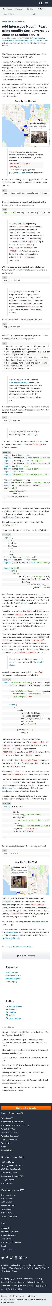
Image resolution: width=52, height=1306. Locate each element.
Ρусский (23, 1286)
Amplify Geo (17, 947)
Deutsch (37, 1278)
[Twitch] (12, 1258)
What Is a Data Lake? (10, 1136)
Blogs (3, 1146)
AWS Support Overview (11, 1242)
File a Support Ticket (9, 1231)
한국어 (44, 1286)
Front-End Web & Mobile (13, 21)
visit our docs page (22, 172)
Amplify (9, 947)
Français (21, 1282)
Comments (41, 43)
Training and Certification (12, 1165)
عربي (13, 1278)
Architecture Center (9, 1172)
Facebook (12, 1009)
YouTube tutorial (38, 921)
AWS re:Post (6, 1239)
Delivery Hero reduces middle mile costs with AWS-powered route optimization (23, 1073)
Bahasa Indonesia (24, 1278)
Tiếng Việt (5, 1286)
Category (18, 9)
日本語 (36, 1286)
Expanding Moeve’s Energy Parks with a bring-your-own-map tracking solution (26, 1066)
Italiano (30, 1282)
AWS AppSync (12, 972)
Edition (30, 9)
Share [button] (6, 46)
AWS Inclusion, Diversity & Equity (15, 1125)
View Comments (27, 955)
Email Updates (14, 1018)
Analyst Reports (7, 1180)
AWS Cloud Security (9, 1139)
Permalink (30, 43)
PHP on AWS (6, 1213)
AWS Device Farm (13, 975)
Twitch (11, 1015)
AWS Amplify (11, 981)
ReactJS (30, 947)
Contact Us (5, 1228)
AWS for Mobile (15, 1006)
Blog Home (7, 9)
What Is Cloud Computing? (12, 1122)
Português (39, 1282)
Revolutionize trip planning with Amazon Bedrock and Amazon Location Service (25, 1081)
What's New (6, 1143)
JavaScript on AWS (9, 1216)
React (25, 947)
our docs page (12, 932)
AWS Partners (7, 1183)
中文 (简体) (5, 1289)
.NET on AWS (6, 1202)
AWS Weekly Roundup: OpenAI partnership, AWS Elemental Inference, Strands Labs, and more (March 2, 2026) (24, 1042)
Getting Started (7, 1162)
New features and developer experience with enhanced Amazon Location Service (25, 1051)
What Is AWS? (7, 1118)
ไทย (30, 1286)
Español (13, 1282)
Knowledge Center (9, 1235)
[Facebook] (8, 1258)
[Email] (26, 1258)
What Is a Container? (10, 1132)
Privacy (4, 1296)
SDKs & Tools (7, 1198)
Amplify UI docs (20, 603)
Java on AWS (6, 1209)
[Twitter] (3, 1258)
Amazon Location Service (19, 382)
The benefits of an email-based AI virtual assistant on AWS (24, 1058)
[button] (26, 1108)
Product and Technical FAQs (12, 1176)
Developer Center (8, 1195)
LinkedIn (12, 1012)
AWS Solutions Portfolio (11, 1169)
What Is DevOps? (8, 1129)
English (4, 1282)
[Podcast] (21, 1258)
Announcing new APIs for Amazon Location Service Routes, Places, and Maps (23, 1088)
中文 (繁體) (17, 1289)
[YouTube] (17, 1258)
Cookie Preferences (28, 1296)
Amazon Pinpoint (13, 978)
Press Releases (7, 1150)
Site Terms (13, 1296)
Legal (3, 1246)
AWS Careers (6, 1249)
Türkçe (14, 1286)
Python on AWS (7, 1206)
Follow (41, 9)
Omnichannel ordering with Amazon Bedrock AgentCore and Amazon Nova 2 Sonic (25, 1033)
